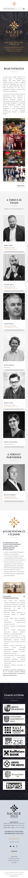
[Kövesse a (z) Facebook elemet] (17, 846)
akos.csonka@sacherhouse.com (11, 288)
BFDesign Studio (14, 876)
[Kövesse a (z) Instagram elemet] (13, 846)
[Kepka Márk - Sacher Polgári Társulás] (14, 228)
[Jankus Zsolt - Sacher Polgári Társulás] (14, 385)
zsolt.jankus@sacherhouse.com (11, 406)
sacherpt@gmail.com (14, 838)
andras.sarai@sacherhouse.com (11, 327)
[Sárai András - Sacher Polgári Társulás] (14, 306)
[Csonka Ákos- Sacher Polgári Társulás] (14, 267)
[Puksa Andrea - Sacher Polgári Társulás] (14, 348)
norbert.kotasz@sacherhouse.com (11, 498)
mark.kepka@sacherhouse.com (10, 249)
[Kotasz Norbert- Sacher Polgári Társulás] (14, 477)
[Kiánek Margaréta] (14, 424)
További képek (20, 185)
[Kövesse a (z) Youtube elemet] (10, 846)
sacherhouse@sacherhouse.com (16, 823)
